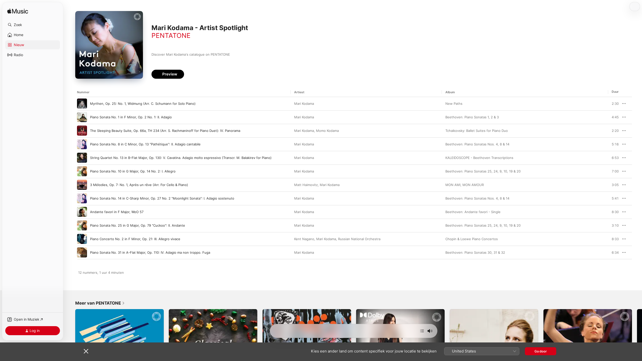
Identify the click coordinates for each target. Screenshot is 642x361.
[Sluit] (86, 351)
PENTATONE (171, 35)
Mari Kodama (304, 104)
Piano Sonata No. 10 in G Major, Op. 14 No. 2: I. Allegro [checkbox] (133, 171)
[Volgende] (422, 330)
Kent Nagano (304, 239)
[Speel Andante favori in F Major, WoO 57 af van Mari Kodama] (82, 212)
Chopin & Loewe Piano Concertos (471, 239)
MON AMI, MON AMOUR (464, 185)
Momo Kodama (327, 131)
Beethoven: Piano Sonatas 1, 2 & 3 (472, 117)
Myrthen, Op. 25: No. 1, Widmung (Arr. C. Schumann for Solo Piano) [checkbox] (143, 104)
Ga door (540, 351)
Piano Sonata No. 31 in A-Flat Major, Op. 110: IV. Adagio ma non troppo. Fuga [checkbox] (150, 252)
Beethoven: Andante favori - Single (473, 212)
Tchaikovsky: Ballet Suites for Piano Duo (476, 131)
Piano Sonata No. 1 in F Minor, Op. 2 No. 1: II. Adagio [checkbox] (131, 117)
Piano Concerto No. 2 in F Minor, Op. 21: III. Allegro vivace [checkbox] (135, 239)
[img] (17, 11)
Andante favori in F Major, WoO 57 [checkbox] (116, 212)
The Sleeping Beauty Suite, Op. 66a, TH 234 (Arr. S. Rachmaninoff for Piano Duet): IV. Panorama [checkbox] (165, 131)
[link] (100, 303)
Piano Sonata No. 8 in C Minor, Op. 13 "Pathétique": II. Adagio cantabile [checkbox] (145, 144)
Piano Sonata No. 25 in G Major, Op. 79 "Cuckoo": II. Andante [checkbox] (137, 225)
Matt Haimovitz (306, 185)
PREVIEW (613, 103)
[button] (33, 25)
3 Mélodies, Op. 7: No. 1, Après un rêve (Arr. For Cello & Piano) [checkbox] (139, 185)
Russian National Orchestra (359, 239)
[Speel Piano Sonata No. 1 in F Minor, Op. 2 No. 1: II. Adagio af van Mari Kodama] (82, 117)
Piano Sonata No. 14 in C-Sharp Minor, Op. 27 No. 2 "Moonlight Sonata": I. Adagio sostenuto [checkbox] (162, 198)
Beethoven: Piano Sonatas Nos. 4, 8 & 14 (477, 144)
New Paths (453, 104)
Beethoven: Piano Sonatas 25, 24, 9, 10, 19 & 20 (483, 171)
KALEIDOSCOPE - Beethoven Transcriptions (479, 158)
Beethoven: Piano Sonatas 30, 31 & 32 (475, 252)
